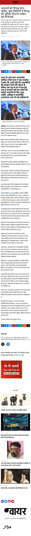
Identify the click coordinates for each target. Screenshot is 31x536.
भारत (18, 36)
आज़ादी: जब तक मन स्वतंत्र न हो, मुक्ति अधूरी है (14, 410)
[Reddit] (24, 71)
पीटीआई (10, 193)
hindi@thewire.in (25, 339)
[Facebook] (2, 71)
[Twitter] (10, 71)
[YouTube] (12, 501)
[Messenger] (6, 71)
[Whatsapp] (21, 71)
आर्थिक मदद (17, 355)
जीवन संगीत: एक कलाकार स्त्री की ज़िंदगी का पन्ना (14, 488)
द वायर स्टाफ (4, 36)
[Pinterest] (13, 71)
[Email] (28, 71)
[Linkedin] (17, 71)
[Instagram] (9, 501)
